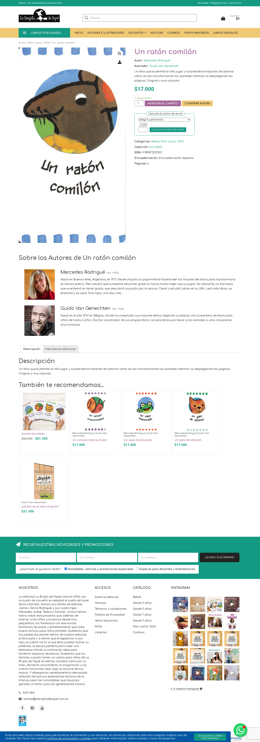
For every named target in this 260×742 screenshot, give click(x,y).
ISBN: (138, 152)
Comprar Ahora (197, 103)
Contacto (235, 3)
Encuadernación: (146, 158)
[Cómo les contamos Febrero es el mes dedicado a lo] (197, 655)
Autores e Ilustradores (105, 33)
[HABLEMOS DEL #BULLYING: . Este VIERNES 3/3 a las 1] (231, 621)
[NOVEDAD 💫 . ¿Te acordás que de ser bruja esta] (197, 621)
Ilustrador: (141, 66)
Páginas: (140, 163)
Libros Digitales (225, 33)
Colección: (141, 147)
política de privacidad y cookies (69, 738)
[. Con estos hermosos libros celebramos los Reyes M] (231, 672)
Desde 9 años (142, 620)
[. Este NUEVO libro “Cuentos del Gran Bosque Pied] (214, 672)
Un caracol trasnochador (90, 440)
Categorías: (142, 141)
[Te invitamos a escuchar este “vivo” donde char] (214, 621)
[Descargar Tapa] (119, 62)
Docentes (136, 33)
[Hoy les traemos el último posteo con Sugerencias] (197, 638)
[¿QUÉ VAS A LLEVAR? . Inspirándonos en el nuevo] (180, 638)
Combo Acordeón (33, 433)
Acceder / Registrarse (212, 3)
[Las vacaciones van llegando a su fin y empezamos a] (231, 655)
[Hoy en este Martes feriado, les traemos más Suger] (214, 638)
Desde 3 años (142, 603)
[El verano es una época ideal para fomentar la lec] (197, 672)
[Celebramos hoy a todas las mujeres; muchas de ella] (180, 621)
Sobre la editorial (106, 597)
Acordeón (156, 147)
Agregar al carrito (163, 103)
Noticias (156, 33)
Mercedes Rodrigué (157, 60)
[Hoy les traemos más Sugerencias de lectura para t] (231, 638)
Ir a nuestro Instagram (185, 688)
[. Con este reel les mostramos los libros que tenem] (197, 604)
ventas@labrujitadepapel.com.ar (46, 699)
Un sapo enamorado (138, 440)
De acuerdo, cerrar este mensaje (210, 737)
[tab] (31, 349)
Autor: (138, 60)
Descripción (31, 349)
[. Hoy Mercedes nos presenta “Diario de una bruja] (231, 604)
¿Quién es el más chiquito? (40, 506)
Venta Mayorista (196, 33)
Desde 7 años (142, 614)
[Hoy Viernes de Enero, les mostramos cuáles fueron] (180, 672)
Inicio (79, 33)
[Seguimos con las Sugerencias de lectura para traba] (180, 655)
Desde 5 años (142, 608)
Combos (173, 33)
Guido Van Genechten (164, 66)
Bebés (155, 141)
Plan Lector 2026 (39, 42)
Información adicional (60, 349)
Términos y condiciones (110, 608)
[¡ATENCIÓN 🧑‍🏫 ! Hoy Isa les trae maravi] (214, 655)
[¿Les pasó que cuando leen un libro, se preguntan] (180, 604)
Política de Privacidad (110, 614)
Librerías (101, 632)
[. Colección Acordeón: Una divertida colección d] (214, 604)
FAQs (98, 626)
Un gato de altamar (188, 440)
